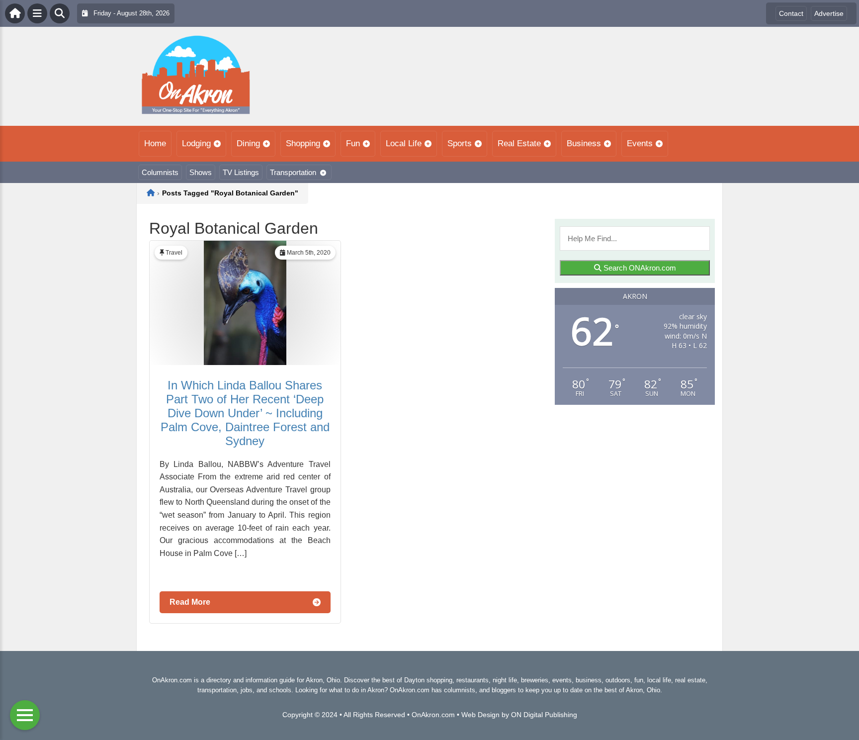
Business (584, 143)
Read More (190, 602)
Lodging (196, 143)
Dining (248, 143)
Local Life (404, 143)
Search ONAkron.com (638, 268)
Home (155, 143)
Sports (459, 143)
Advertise (829, 13)
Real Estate (519, 143)
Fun (353, 143)
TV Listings (241, 172)
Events (640, 143)
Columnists (160, 172)
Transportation (293, 172)
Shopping (303, 143)
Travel (174, 252)
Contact (791, 13)
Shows (200, 172)
